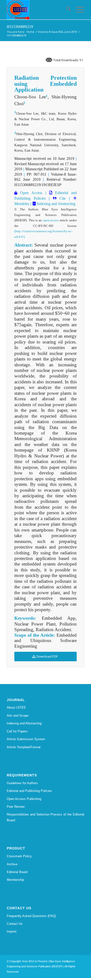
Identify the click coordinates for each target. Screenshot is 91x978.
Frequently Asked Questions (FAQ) (31, 916)
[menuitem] (66, 9)
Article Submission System (26, 739)
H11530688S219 (20, 27)
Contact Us (15, 924)
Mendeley (22, 204)
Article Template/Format (24, 747)
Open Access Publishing (24, 799)
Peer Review (16, 806)
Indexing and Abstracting (55, 204)
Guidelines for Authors (22, 783)
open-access (51, 220)
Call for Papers (17, 731)
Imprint (12, 931)
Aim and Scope (17, 715)
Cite (62, 198)
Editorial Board (17, 872)
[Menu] (77, 9)
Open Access (29, 193)
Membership (15, 880)
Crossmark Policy (19, 856)
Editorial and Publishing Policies (29, 791)
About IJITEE (16, 707)
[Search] (66, 9)
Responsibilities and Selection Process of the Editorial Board (45, 817)
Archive (12, 864)
